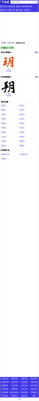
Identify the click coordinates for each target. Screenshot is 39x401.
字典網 (3, 43)
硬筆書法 (15, 396)
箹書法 (22, 110)
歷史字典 (11, 10)
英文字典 (24, 385)
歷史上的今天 (14, 392)
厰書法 (3, 145)
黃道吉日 (34, 389)
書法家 (18, 6)
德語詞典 (15, 389)
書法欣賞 (11, 6)
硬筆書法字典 (27, 6)
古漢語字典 (5, 382)
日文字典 (15, 385)
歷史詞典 (24, 392)
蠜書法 (22, 123)
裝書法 (22, 119)
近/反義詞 (24, 382)
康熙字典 (24, 379)
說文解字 (27, 10)
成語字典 (34, 382)
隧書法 (22, 114)
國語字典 (15, 379)
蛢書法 (22, 105)
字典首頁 (5, 379)
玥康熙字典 (24, 154)
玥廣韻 (3, 159)
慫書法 (3, 119)
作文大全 (24, 389)
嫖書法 (22, 145)
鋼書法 (3, 110)
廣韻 (34, 396)
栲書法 (3, 132)
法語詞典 (5, 389)
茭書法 (3, 141)
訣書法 (3, 128)
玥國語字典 (5, 154)
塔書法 (22, 132)
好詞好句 (34, 392)
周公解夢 (5, 392)
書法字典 (4, 6)
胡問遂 (8, 71)
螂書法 (22, 141)
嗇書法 (22, 137)
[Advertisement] (19, 26)
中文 (19, 399)
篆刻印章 (4, 10)
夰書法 (22, 128)
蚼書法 (3, 114)
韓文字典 (34, 385)
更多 (36, 52)
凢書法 (3, 137)
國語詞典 (19, 10)
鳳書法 (3, 123)
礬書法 (3, 105)
